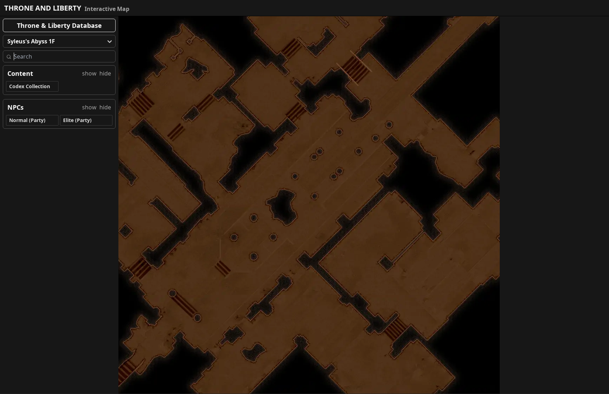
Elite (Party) (77, 120)
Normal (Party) (27, 120)
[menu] (59, 41)
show (89, 73)
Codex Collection (29, 86)
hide (105, 73)
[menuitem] (59, 41)
